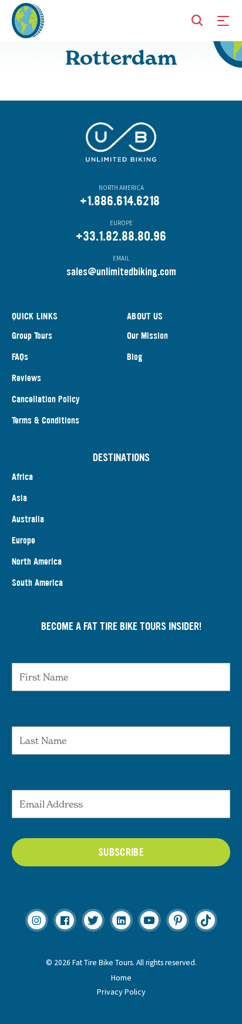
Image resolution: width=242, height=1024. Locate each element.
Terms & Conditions (45, 420)
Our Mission (147, 335)
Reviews (26, 378)
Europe (23, 540)
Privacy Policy (121, 991)
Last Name (121, 715)
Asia (19, 498)
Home (121, 977)
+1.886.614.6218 (120, 200)
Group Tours (32, 335)
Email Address (121, 778)
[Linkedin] (121, 920)
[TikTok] (205, 920)
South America (37, 582)
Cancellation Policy (46, 399)
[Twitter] (93, 920)
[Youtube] (149, 920)
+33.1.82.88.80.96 (121, 236)
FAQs (20, 357)
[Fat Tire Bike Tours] (28, 19)
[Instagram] (36, 920)
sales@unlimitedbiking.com (121, 272)
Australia (28, 519)
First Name (121, 651)
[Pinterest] (177, 920)
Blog (135, 357)
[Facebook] (64, 920)
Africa (22, 477)
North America (37, 561)
